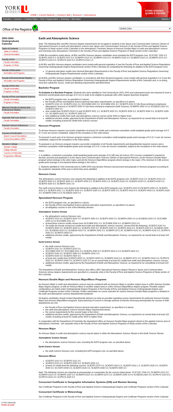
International (90, 15)
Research (77, 15)
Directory (65, 19)
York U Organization (49, 19)
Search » (166, 19)
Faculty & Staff (63, 15)
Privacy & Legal (7, 405)
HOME (34, 15)
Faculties (7, 19)
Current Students (47, 15)
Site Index (76, 19)
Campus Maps (31, 19)
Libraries (18, 19)
